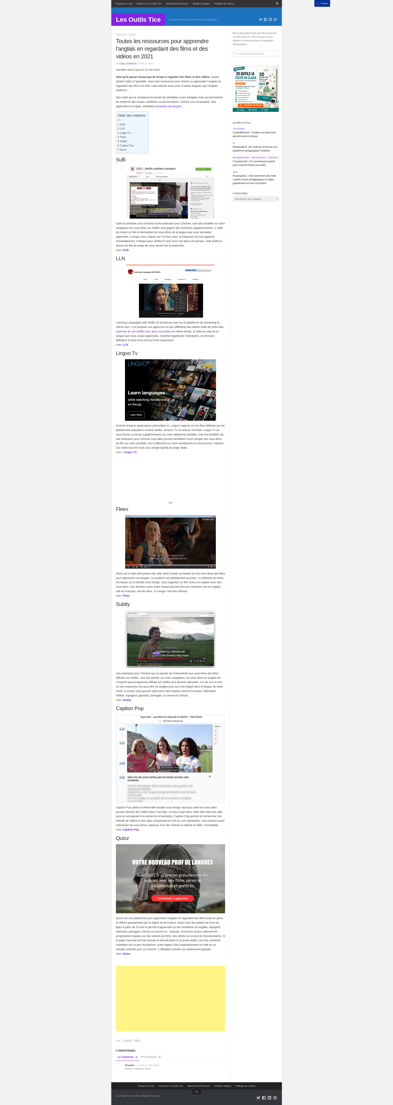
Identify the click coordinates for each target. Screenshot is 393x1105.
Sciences (273, 158)
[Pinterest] (275, 20)
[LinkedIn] (270, 20)
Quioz (123, 149)
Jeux (235, 172)
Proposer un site (124, 3)
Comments (129, 1057)
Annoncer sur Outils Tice (149, 3)
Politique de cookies (224, 3)
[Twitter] (261, 20)
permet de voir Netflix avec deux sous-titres (144, 331)
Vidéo (132, 34)
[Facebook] (265, 20)
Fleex (123, 137)
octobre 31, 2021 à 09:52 (148, 1065)
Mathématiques (241, 158)
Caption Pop (127, 145)
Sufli (122, 124)
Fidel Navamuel (128, 63)
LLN (122, 128)
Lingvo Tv (125, 132)
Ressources (259, 158)
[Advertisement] (170, 479)
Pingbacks (152, 1057)
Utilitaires (239, 129)
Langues (121, 34)
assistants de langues (168, 106)
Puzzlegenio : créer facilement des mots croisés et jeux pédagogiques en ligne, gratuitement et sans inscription (254, 179)
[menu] (322, 3)
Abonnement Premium (177, 3)
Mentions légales (201, 3)
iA (234, 143)
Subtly (123, 141)
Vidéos (137, 1041)
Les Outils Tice (138, 19)
